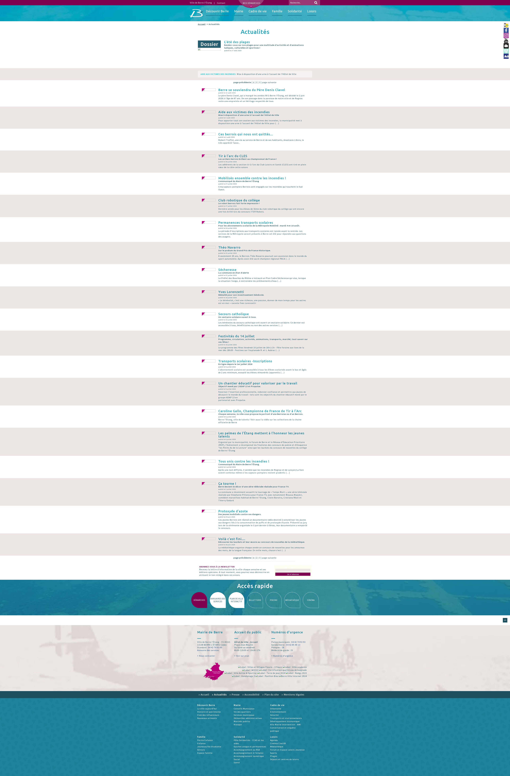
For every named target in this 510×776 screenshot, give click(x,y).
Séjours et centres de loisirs (284, 759)
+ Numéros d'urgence (282, 655)
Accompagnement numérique (249, 756)
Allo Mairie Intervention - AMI (285, 724)
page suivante (269, 82)
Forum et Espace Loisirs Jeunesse (287, 749)
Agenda (274, 740)
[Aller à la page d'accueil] (196, 13)
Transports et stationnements (286, 718)
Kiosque (238, 724)
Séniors (201, 749)
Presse (235, 694)
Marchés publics (242, 721)
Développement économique (285, 721)
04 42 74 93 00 (215, 647)
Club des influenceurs (208, 715)
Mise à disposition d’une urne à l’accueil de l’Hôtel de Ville (248, 74)
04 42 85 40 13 (293, 644)
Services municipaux (244, 715)
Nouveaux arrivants (207, 718)
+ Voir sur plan (241, 655)
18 (283, 647)
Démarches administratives (248, 718)
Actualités (219, 694)
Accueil (201, 24)
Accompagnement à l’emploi (248, 753)
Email (293, 567)
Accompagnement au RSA (247, 749)
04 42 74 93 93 (298, 642)
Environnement (278, 711)
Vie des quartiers (242, 711)
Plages (273, 756)
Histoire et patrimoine (209, 711)
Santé (237, 762)
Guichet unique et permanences (250, 746)
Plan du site (270, 694)
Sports (273, 753)
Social (237, 759)
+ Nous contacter (206, 655)
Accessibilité (251, 694)
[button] (505, 620)
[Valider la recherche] (315, 2)
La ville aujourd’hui (207, 708)
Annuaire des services (208, 650)
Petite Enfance (205, 740)
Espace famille (204, 753)
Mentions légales (293, 694)
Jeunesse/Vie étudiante (209, 746)
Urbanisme (275, 708)
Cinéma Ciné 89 (278, 743)
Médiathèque (276, 746)
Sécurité (274, 715)
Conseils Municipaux (244, 708)
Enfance (201, 743)
